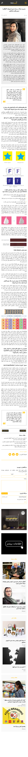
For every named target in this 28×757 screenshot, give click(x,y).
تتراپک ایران (6, 66)
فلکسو (7, 112)
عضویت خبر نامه (23, 451)
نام (26, 474)
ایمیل (12, 474)
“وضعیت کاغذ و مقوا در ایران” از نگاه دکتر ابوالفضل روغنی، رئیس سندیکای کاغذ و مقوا (13, 446)
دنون (17, 56)
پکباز (14, 413)
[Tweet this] (17, 455)
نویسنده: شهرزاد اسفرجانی (21, 705)
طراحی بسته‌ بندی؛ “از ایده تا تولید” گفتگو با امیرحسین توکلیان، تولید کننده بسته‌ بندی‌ (14, 438)
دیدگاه (25, 479)
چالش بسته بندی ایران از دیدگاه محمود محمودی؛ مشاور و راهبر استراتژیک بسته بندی (14, 442)
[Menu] (26, 3)
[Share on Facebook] (13, 455)
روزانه (18, 54)
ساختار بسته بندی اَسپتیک (14, 90)
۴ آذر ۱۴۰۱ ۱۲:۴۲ (4, 497)
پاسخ (25, 502)
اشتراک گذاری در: (23, 454)
